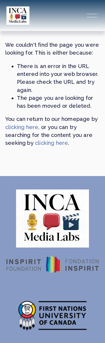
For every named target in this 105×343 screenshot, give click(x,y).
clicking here (21, 127)
